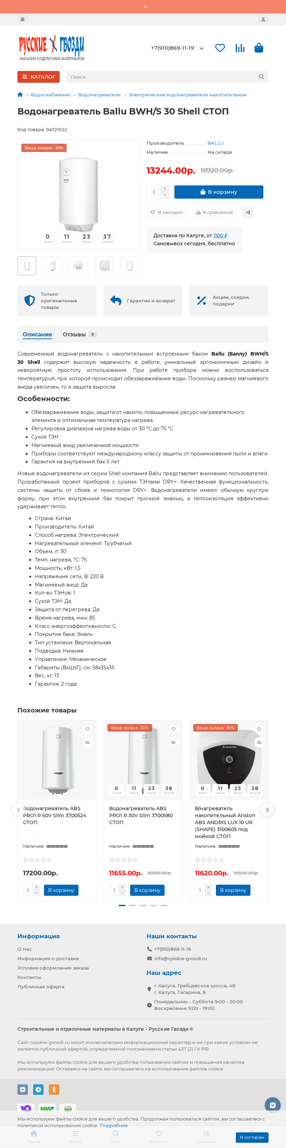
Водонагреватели (99, 94)
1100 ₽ (220, 235)
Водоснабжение (50, 94)
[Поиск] (261, 76)
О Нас (24, 949)
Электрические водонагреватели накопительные (188, 94)
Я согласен (252, 1137)
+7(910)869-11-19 (172, 48)
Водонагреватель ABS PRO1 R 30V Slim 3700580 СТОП (141, 815)
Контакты (29, 977)
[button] (18, 809)
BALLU (216, 143)
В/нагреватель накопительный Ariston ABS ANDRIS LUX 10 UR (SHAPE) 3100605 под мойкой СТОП (225, 822)
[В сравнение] (87, 742)
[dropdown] (22, 19)
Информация (38, 936)
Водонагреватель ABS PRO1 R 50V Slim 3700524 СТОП (54, 815)
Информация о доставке (48, 958)
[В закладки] (87, 729)
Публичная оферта (41, 986)
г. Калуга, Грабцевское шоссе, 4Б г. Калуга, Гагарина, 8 (195, 989)
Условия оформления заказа (53, 968)
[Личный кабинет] (263, 19)
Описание (37, 334)
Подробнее (114, 1125)
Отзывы (78, 334)
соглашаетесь (127, 1068)
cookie (80, 1062)
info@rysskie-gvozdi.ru (180, 958)
